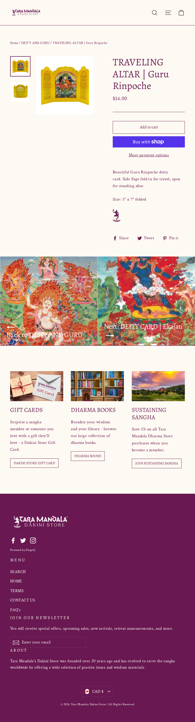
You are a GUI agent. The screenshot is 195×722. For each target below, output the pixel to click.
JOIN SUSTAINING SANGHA (156, 463)
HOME (16, 581)
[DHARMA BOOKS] (97, 386)
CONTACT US (22, 600)
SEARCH (18, 572)
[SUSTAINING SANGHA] (158, 386)
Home (14, 43)
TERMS (17, 591)
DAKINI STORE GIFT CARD (34, 463)
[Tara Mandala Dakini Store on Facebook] (13, 540)
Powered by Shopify (22, 550)
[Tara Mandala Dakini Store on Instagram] (33, 540)
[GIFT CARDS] (36, 386)
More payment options (149, 155)
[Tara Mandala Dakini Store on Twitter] (23, 540)
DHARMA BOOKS (87, 456)
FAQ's (15, 610)
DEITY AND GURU (35, 43)
